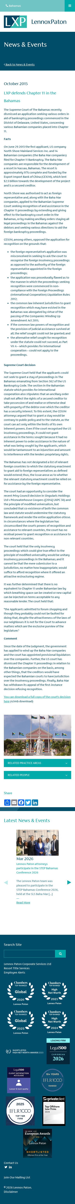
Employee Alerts (14, 972)
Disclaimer (11, 1191)
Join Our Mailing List (17, 1177)
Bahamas (14, 5)
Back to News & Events (20, 64)
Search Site (13, 944)
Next (69, 882)
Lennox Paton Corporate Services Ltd (27, 964)
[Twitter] (6, 1167)
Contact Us (11, 1162)
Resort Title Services (17, 968)
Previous (6, 882)
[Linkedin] (10, 1167)
